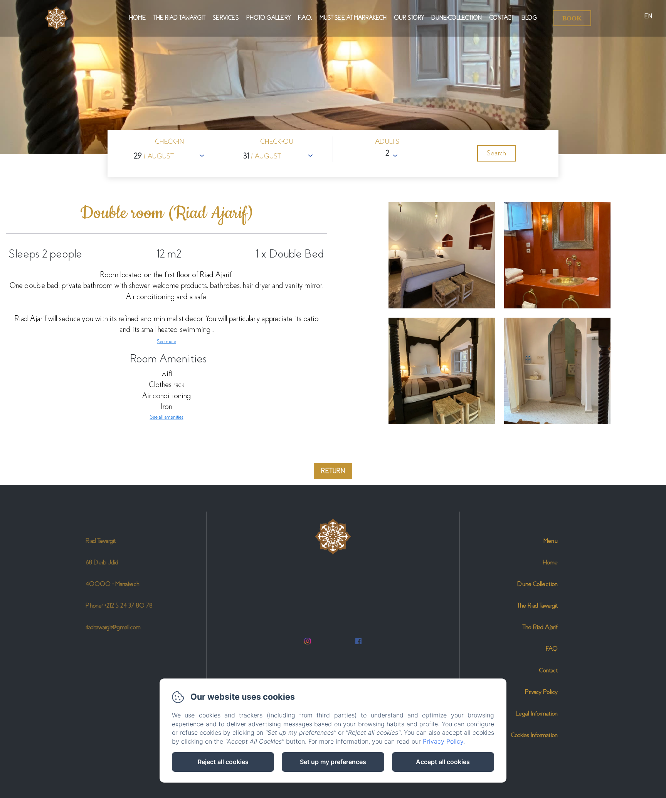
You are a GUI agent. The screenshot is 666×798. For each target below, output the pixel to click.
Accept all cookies (443, 762)
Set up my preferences (333, 762)
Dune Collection (537, 584)
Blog (529, 18)
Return (333, 471)
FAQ (552, 648)
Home (137, 18)
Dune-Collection (456, 18)
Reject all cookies (223, 762)
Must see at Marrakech (353, 18)
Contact (501, 18)
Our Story (409, 18)
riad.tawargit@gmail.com (113, 627)
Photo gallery (268, 18)
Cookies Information (534, 735)
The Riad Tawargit (179, 18)
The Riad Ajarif (540, 627)
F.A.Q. (305, 18)
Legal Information (537, 713)
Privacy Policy (541, 692)
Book (572, 18)
